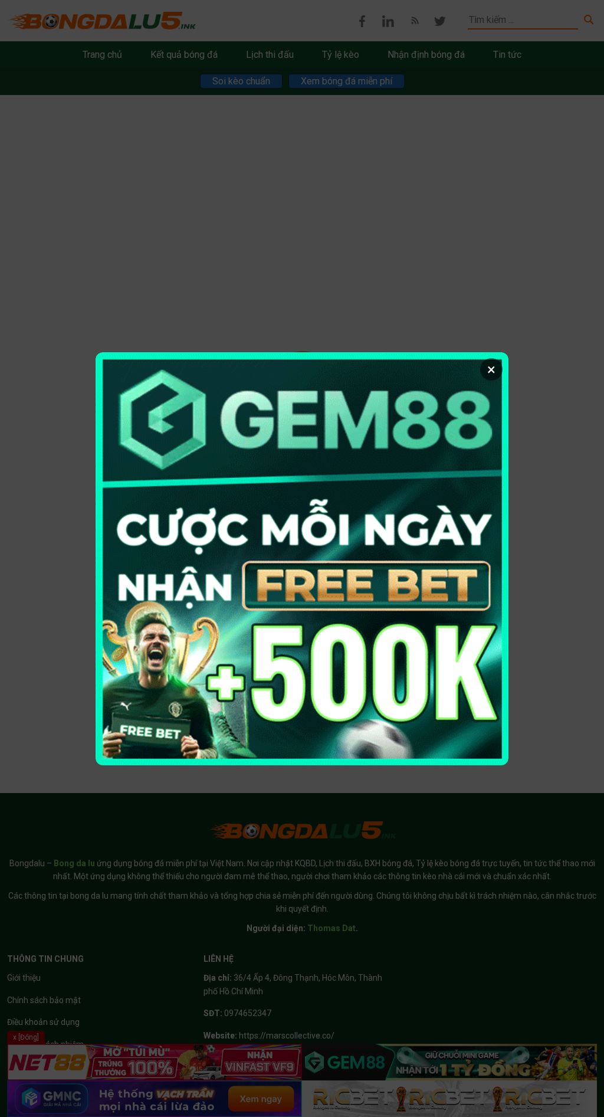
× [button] (491, 369)
